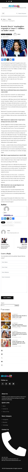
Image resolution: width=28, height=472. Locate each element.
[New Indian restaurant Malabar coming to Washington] (6, 325)
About (4, 406)
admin (18, 34)
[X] (2, 358)
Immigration (5, 419)
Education (15, 340)
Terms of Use (6, 411)
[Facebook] (6, 1)
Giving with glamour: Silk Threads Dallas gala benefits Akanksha (18, 343)
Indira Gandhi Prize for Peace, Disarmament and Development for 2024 (19, 334)
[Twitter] (8, 1)
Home (4, 19)
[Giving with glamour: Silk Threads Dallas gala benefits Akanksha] (6, 343)
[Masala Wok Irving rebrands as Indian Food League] (6, 316)
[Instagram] (2, 365)
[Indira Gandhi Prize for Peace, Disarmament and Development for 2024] (6, 334)
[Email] (11, 215)
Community (15, 314)
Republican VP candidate (7, 225)
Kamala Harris (18, 222)
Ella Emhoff (9, 222)
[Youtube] (11, 1)
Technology (5, 425)
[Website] (12, 215)
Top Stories (9, 34)
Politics (9, 19)
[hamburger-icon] (3, 13)
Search (2, 303)
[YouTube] (2, 362)
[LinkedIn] (2, 354)
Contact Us (5, 408)
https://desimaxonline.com (13, 232)
